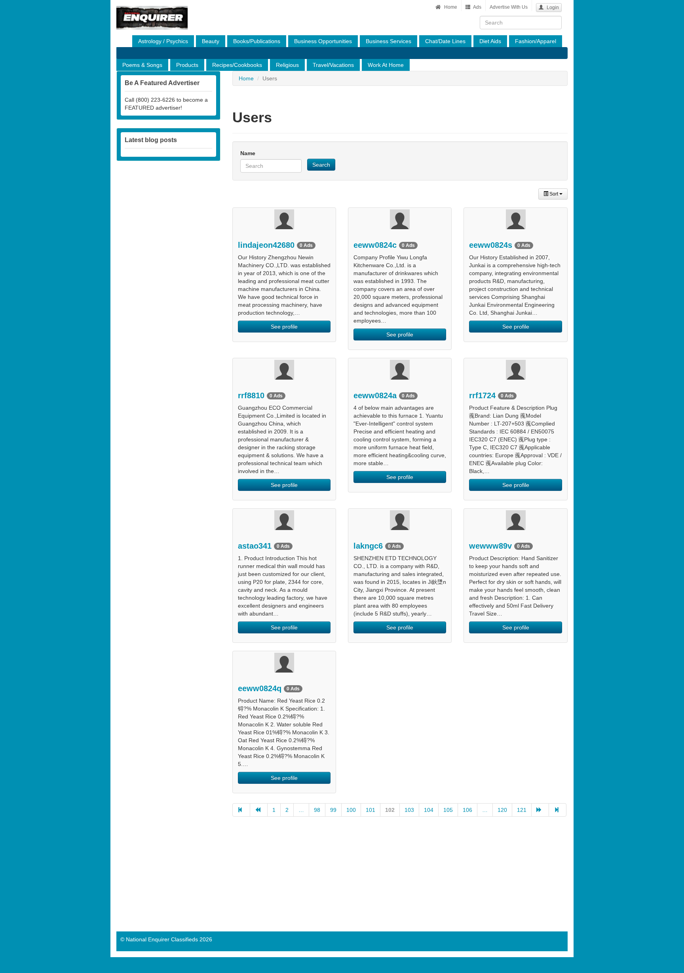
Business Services (388, 41)
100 (351, 810)
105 (448, 810)
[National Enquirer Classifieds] (152, 10)
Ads (476, 7)
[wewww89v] (515, 520)
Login (552, 7)
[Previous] (259, 810)
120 (502, 810)
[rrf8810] (284, 370)
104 (428, 810)
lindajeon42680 (275, 245)
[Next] (540, 810)
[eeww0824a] (400, 370)
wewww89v (499, 546)
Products (187, 65)
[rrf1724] (515, 370)
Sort (553, 194)
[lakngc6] (400, 520)
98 (317, 810)
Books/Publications (256, 41)
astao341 (264, 546)
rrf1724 (491, 395)
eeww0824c (384, 245)
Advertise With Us (509, 7)
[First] (241, 810)
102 (390, 810)
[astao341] (284, 520)
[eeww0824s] (515, 219)
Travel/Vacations (333, 65)
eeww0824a (384, 395)
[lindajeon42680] (284, 219)
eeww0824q (269, 688)
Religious (287, 65)
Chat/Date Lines (445, 41)
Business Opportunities (323, 41)
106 (467, 810)
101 (370, 810)
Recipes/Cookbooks (237, 65)
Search (321, 165)
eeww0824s (499, 245)
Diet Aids (490, 41)
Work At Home (386, 65)
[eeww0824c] (400, 219)
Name (247, 153)
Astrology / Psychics (163, 41)
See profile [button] (284, 326)
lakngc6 (377, 546)
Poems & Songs (142, 65)
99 (333, 810)
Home (450, 7)
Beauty (210, 41)
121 (521, 810)
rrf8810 (260, 395)
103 (409, 810)
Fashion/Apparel (535, 41)
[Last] (557, 810)
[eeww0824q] (284, 663)
